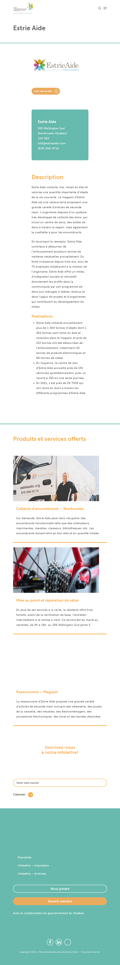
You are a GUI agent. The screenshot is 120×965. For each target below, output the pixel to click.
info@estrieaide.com (52, 143)
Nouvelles (25, 857)
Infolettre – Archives (32, 873)
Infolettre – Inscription (33, 865)
